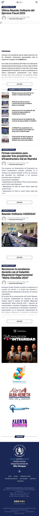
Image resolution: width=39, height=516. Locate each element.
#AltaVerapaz (6, 51)
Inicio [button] (10, 476)
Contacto (33, 478)
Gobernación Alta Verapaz (16, 18)
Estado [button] (16, 476)
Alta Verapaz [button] (24, 478)
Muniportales (21, 511)
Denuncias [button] (20, 481)
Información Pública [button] (11, 478)
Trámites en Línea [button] (25, 476)
